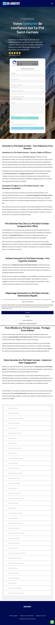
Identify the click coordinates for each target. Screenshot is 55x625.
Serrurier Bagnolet (13, 518)
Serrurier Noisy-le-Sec (14, 478)
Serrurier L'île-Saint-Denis (15, 588)
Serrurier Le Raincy (13, 568)
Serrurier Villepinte (13, 503)
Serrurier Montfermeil (14, 538)
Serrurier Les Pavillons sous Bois (16, 553)
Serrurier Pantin (12, 438)
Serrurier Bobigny (13, 463)
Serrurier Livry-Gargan (14, 483)
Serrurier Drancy (12, 428)
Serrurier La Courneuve (14, 493)
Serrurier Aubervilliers (14, 423)
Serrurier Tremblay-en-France (16, 498)
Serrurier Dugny (12, 583)
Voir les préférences (28, 320)
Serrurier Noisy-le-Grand (14, 433)
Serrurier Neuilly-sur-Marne (15, 513)
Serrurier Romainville (13, 543)
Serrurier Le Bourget (13, 573)
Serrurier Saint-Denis (13, 413)
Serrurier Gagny (12, 488)
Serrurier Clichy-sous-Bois (15, 523)
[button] (53, 301)
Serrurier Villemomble (14, 528)
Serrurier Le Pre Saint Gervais (16, 563)
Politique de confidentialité (31, 323)
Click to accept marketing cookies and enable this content (27, 63)
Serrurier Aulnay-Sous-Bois (15, 418)
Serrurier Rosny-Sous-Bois (15, 473)
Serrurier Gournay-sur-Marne (16, 593)
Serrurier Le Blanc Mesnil (14, 448)
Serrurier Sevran (12, 443)
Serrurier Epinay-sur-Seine (15, 458)
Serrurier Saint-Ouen (13, 468)
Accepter (27, 312)
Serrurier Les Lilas (13, 548)
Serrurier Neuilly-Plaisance (15, 558)
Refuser (28, 316)
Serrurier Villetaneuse (14, 578)
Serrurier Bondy (12, 453)
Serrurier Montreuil (13, 408)
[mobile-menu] (50, 3)
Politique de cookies (22, 323)
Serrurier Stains (12, 508)
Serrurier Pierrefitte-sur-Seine (16, 533)
